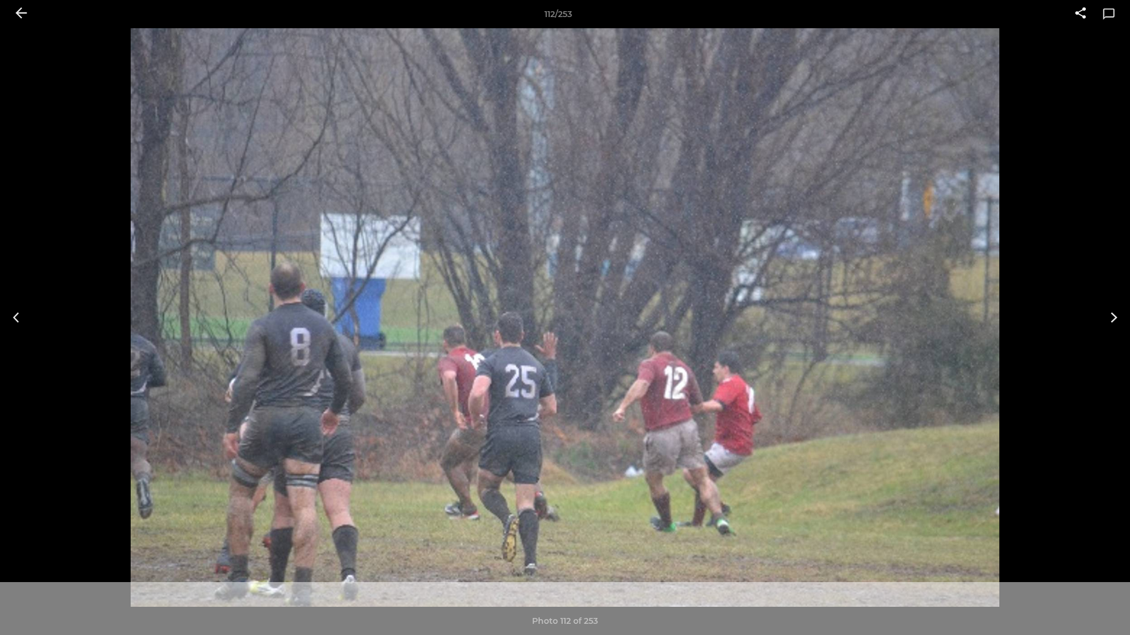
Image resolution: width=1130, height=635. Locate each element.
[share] (1081, 14)
